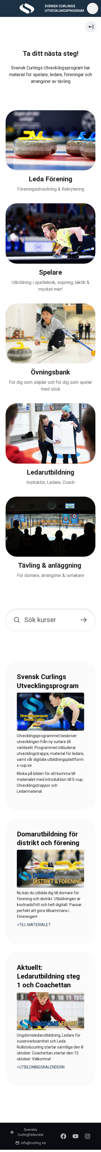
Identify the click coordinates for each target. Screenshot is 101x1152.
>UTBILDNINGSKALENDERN (41, 1067)
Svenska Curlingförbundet (30, 1132)
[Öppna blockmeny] (91, 26)
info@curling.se (33, 1143)
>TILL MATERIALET (34, 924)
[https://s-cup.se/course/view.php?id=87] (50, 711)
